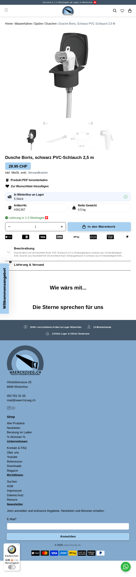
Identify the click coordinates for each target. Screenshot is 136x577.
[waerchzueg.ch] (67, 11)
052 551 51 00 (16, 396)
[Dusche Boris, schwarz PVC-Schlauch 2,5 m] (68, 73)
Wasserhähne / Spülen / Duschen (36, 23)
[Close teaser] (10, 262)
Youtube (12, 457)
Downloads (14, 466)
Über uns (13, 452)
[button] (4, 288)
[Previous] (45, 123)
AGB (10, 486)
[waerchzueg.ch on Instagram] (8, 408)
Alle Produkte (16, 423)
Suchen (12, 481)
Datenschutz (15, 495)
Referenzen (14, 461)
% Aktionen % (16, 437)
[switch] (11, 567)
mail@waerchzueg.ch (21, 400)
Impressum (14, 490)
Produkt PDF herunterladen (29, 180)
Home (9, 23)
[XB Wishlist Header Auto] (122, 11)
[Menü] (18, 545)
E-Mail (12, 519)
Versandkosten (38, 172)
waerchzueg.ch (72, 545)
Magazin (12, 470)
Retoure (12, 499)
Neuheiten (13, 428)
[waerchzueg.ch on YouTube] (13, 408)
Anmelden (68, 536)
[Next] (90, 123)
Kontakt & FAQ (17, 448)
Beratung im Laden (19, 432)
